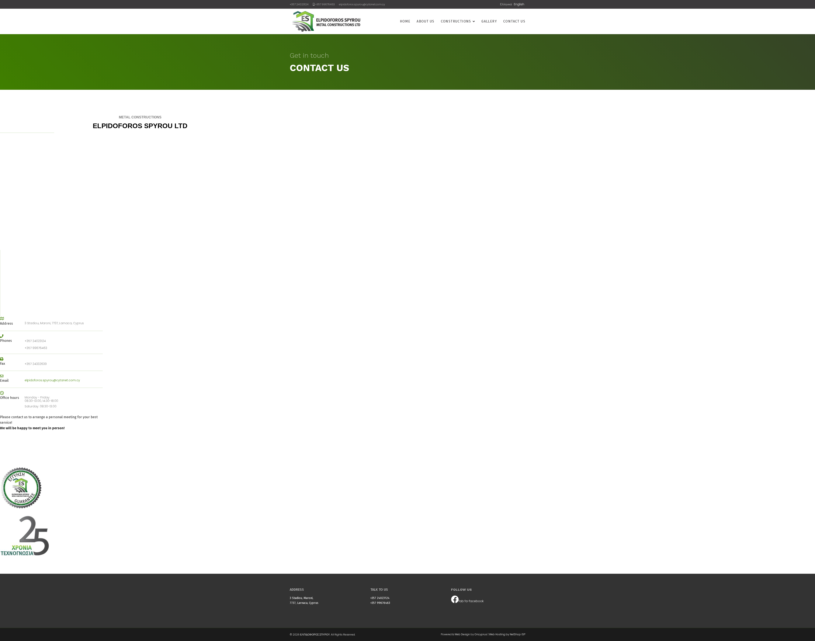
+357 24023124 (299, 4)
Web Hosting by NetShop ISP (507, 634)
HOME (405, 21)
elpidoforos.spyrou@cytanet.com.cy (362, 4)
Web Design (462, 634)
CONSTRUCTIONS (456, 21)
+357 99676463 (325, 4)
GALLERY (489, 21)
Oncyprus (481, 634)
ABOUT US (425, 21)
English (519, 4)
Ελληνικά (506, 4)
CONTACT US (514, 21)
